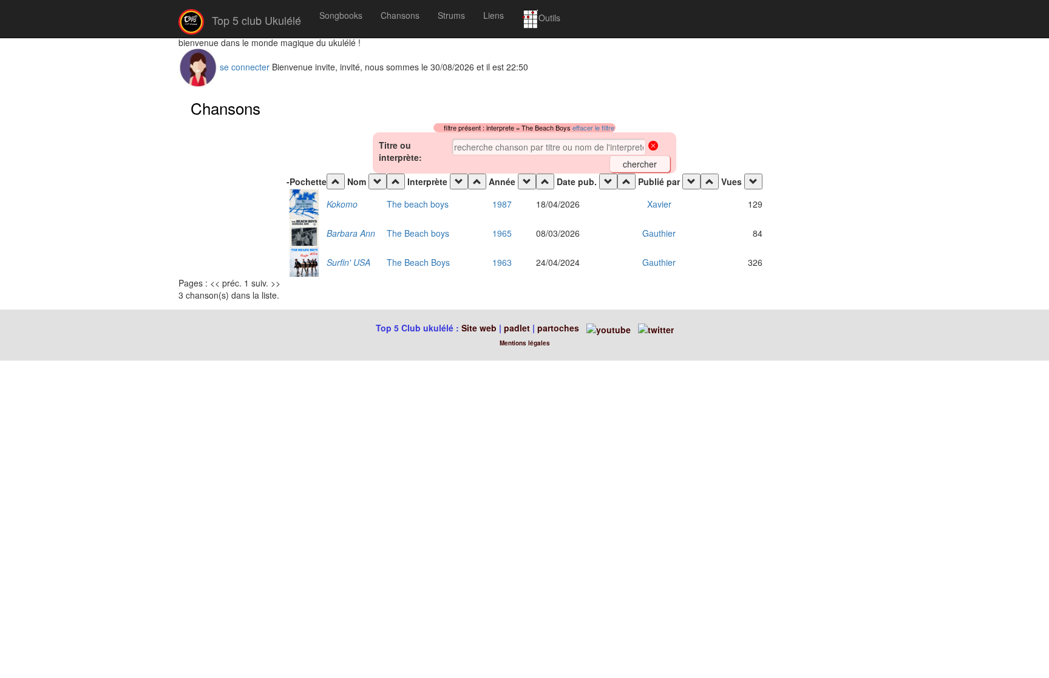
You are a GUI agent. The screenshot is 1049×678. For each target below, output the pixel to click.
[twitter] (656, 328)
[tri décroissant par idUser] (691, 181)
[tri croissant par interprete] (396, 181)
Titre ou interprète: (400, 151)
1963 (502, 262)
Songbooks (340, 15)
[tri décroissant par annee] (527, 181)
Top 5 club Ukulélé (255, 20)
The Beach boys (418, 233)
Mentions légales (525, 343)
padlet (518, 328)
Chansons (400, 15)
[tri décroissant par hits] (753, 181)
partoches (558, 328)
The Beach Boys (418, 262)
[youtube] (607, 328)
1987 (502, 204)
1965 (502, 233)
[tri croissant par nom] (336, 181)
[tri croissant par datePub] (545, 181)
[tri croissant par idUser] (626, 181)
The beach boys (418, 204)
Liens (493, 15)
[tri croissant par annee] (477, 181)
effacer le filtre (593, 127)
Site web (479, 328)
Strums (451, 15)
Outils (549, 18)
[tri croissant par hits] (710, 181)
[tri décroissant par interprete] (459, 181)
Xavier (659, 204)
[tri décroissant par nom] (377, 181)
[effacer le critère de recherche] (653, 147)
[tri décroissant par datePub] (608, 181)
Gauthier (659, 233)
